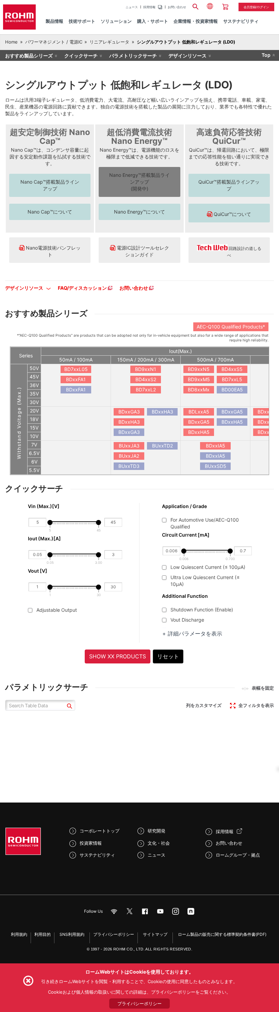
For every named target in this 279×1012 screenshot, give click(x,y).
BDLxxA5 (198, 412)
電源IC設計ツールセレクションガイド (142, 251)
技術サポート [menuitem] (82, 21)
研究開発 (156, 830)
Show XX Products (117, 656)
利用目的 (42, 934)
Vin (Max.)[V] (44, 506)
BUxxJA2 (129, 456)
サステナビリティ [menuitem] (241, 21)
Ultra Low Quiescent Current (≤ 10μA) (205, 577)
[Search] (195, 5)
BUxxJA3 (129, 446)
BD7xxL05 (76, 369)
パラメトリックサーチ (133, 55)
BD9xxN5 (199, 369)
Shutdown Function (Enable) (201, 609)
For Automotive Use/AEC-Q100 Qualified (204, 522)
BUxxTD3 (129, 466)
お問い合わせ (177, 7)
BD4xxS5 (232, 369)
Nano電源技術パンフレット (52, 251)
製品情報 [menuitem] (54, 21)
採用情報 (149, 7)
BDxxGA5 (199, 422)
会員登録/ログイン (256, 7)
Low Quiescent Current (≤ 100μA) (207, 567)
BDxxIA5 (215, 446)
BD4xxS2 (145, 379)
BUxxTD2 (162, 446)
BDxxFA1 (76, 379)
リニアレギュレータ (109, 42)
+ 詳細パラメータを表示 (192, 633)
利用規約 (19, 934)
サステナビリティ (97, 855)
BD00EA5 (232, 389)
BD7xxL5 (232, 379)
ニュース (132, 7)
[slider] (49, 522)
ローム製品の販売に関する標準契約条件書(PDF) (222, 934)
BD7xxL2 (146, 389)
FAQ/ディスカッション (83, 288)
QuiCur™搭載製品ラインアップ (229, 185)
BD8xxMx (199, 389)
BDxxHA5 (199, 432)
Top (266, 55)
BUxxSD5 (215, 466)
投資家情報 (91, 843)
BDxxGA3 (129, 412)
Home (11, 42)
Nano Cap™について (50, 212)
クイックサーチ (81, 55)
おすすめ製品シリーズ (29, 55)
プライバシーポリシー (113, 934)
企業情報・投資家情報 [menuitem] (196, 21)
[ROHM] (19, 17)
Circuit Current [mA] (186, 535)
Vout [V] (37, 571)
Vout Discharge (187, 620)
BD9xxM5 (199, 379)
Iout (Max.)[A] (45, 538)
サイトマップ (155, 934)
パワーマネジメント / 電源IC (53, 42)
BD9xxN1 (145, 369)
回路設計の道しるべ (244, 252)
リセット (168, 656)
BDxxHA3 (129, 422)
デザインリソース (187, 55)
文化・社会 (159, 843)
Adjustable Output (56, 610)
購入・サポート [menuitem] (152, 21)
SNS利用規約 (72, 934)
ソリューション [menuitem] (116, 21)
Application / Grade (184, 506)
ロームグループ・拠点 (238, 855)
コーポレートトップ (99, 830)
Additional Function (185, 596)
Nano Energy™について (139, 212)
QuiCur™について (231, 214)
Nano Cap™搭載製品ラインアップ (49, 185)
